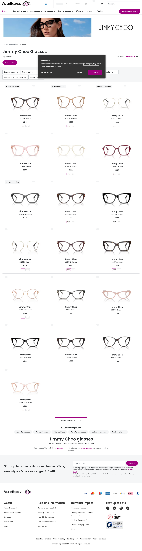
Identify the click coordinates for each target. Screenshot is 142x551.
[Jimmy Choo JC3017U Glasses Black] (119, 269)
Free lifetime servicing (47, 521)
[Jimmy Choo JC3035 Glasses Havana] (69, 222)
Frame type (35, 77)
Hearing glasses (64, 11)
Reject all (80, 72)
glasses (60, 448)
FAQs (6, 526)
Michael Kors (59, 432)
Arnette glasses (23, 432)
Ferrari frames (42, 432)
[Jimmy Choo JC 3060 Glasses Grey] (73, 126)
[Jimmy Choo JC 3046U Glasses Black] (119, 174)
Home (4, 44)
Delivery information (46, 512)
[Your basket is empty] (102, 4)
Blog (73, 529)
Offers (78, 11)
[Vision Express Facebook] (107, 508)
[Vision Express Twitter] (114, 508)
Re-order (76, 4)
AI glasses (48, 11)
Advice (100, 11)
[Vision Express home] (19, 492)
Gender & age (9, 72)
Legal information (43, 539)
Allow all (95, 72)
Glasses (5, 11)
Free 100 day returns (46, 517)
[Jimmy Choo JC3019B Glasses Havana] (119, 222)
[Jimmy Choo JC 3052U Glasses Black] (73, 174)
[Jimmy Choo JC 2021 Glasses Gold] (114, 126)
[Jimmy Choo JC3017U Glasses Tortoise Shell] (114, 269)
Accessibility (85, 539)
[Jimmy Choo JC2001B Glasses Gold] (23, 269)
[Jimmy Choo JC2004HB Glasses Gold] (23, 317)
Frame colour (27, 72)
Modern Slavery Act (79, 520)
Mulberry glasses (99, 432)
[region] (72, 66)
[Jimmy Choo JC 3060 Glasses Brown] (69, 126)
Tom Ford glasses (78, 432)
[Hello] (61, 4)
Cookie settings (99, 539)
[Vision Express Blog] (127, 508)
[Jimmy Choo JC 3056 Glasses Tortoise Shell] (23, 126)
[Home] (16, 3)
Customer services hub (47, 508)
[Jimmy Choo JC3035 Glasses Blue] (73, 222)
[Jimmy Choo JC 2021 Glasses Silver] (119, 126)
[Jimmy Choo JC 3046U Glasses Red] (114, 174)
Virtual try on (108, 72)
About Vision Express (12, 512)
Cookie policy (72, 539)
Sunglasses (35, 11)
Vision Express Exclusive (13, 77)
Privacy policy (59, 539)
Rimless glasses (118, 432)
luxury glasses (86, 448)
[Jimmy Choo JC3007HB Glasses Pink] (23, 410)
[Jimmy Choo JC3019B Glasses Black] (114, 222)
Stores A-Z (8, 521)
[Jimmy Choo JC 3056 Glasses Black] (27, 126)
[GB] (48, 4)
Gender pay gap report (80, 524)
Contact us (42, 526)
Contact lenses (19, 11)
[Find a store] (86, 4)
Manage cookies (46, 72)
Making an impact (78, 508)
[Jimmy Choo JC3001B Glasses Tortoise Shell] (73, 269)
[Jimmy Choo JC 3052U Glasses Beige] (69, 174)
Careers (7, 517)
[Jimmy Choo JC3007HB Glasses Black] (27, 410)
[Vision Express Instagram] (121, 508)
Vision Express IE (10, 508)
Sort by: (120, 56)
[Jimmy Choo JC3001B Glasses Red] (69, 269)
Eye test (89, 11)
